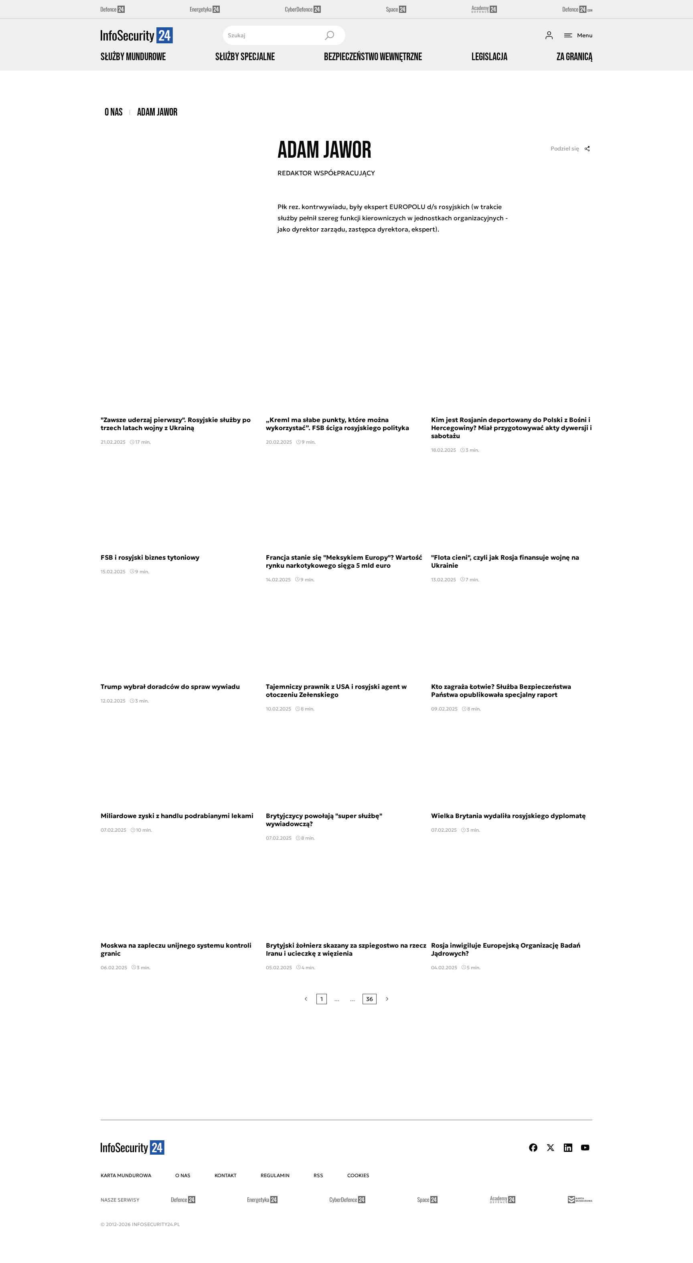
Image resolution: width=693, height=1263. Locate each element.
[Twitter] (550, 1147)
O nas (114, 113)
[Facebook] (533, 1147)
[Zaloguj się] (549, 35)
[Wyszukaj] (329, 35)
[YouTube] (585, 1147)
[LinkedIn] (568, 1147)
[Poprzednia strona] (306, 999)
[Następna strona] (387, 999)
